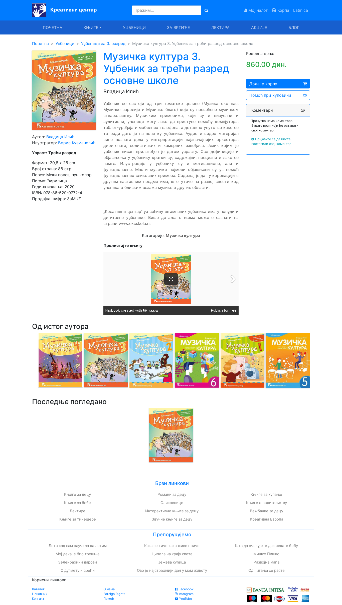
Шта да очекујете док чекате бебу (266, 545)
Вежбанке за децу (266, 511)
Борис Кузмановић (76, 142)
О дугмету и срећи (78, 570)
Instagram (186, 594)
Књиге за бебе (77, 502)
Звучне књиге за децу (172, 519)
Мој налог (257, 10)
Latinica (300, 10)
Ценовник (39, 594)
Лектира (220, 27)
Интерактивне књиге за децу (172, 511)
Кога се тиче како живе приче (172, 545)
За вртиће (178, 27)
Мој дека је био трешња (77, 554)
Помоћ (108, 599)
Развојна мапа (266, 562)
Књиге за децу (77, 494)
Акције (259, 27)
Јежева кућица (172, 562)
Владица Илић (60, 136)
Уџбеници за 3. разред (103, 43)
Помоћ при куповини (270, 95)
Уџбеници (134, 27)
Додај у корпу (263, 83)
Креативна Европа (266, 519)
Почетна (52, 27)
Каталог (38, 589)
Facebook (186, 589)
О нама (109, 589)
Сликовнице (171, 502)
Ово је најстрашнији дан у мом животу (172, 570)
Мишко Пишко (266, 554)
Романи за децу (171, 494)
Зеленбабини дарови (77, 562)
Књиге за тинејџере (77, 519)
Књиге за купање (266, 494)
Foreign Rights (114, 594)
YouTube (185, 599)
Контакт (38, 599)
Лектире (77, 511)
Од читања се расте (266, 570)
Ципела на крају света (172, 554)
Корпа (282, 10)
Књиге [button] (91, 27)
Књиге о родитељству (266, 502)
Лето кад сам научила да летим (78, 545)
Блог (293, 27)
